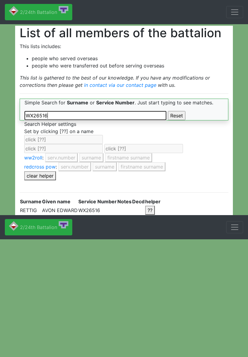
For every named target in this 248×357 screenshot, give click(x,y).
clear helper (40, 176)
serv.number (61, 158)
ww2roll (33, 158)
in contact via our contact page (120, 85)
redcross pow (40, 167)
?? (150, 210)
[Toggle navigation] (234, 12)
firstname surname (128, 158)
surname (91, 158)
